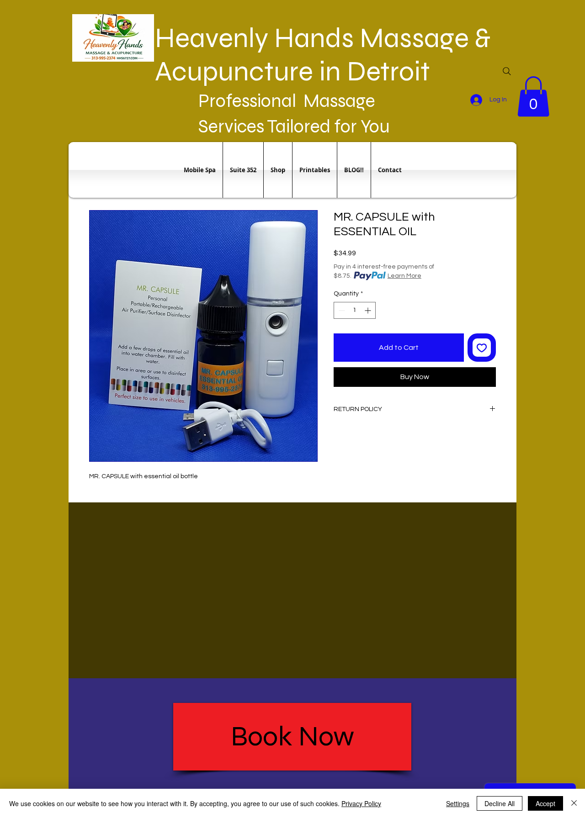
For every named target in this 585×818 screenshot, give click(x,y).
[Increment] (368, 310)
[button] (533, 96)
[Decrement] (340, 310)
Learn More (404, 276)
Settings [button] (457, 803)
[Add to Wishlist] (482, 347)
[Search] (506, 71)
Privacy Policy (361, 803)
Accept (545, 803)
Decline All (499, 803)
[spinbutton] (354, 310)
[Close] (574, 803)
